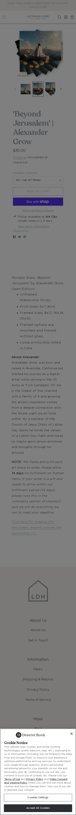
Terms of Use (12, 779)
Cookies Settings (37, 797)
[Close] (72, 734)
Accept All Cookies (38, 808)
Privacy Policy (34, 779)
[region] (38, 772)
